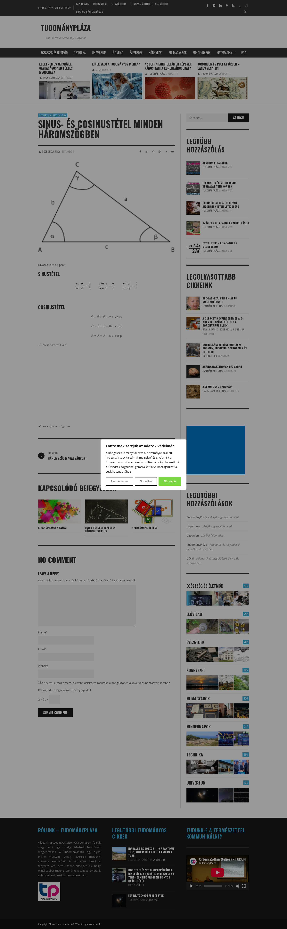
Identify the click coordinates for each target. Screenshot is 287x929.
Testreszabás (119, 481)
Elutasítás (146, 481)
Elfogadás (170, 481)
